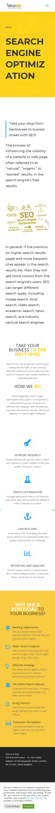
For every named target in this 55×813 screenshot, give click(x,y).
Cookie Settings (35, 797)
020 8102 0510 (13, 757)
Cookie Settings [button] (12, 806)
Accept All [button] (28, 806)
